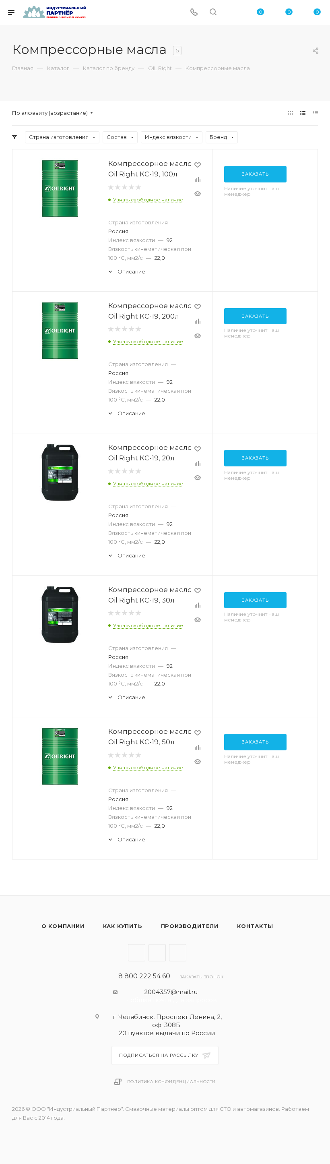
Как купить (122, 926)
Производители (190, 926)
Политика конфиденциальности (171, 1081)
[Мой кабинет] (232, 13)
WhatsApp (177, 952)
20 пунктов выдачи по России (167, 1033)
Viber (157, 952)
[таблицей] (315, 113)
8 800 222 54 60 (144, 976)
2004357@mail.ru (171, 992)
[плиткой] (290, 113)
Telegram (136, 952)
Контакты (255, 926)
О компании (63, 926)
